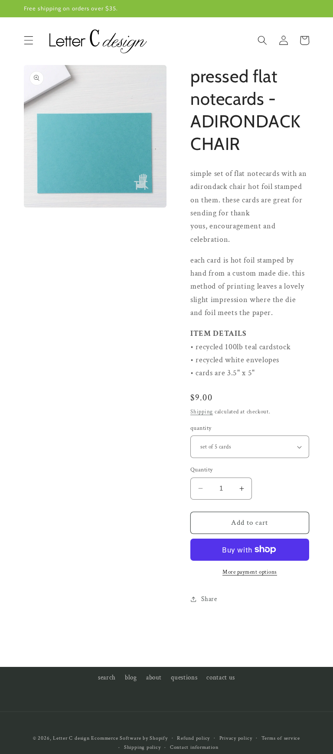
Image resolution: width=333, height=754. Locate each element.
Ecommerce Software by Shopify (129, 738)
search (107, 677)
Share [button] (209, 599)
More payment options (249, 572)
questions (184, 677)
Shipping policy (142, 747)
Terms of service (280, 738)
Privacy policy (235, 738)
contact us (220, 677)
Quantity (201, 469)
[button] (28, 40)
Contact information (194, 747)
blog (131, 677)
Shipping (201, 412)
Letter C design (71, 738)
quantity (201, 428)
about (154, 677)
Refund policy (193, 738)
